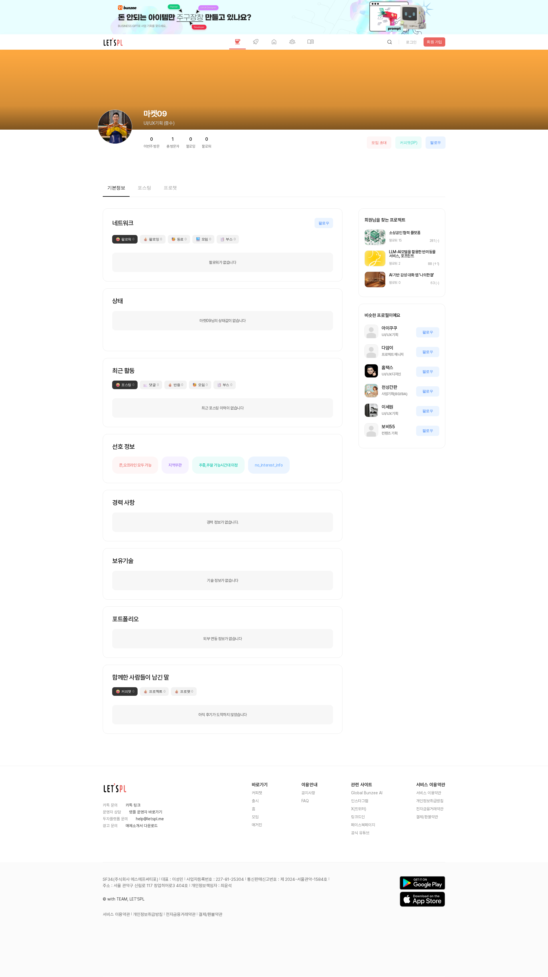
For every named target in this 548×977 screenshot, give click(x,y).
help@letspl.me (150, 819)
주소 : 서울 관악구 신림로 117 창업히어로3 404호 (145, 885)
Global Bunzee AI (366, 793)
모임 (255, 817)
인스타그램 (359, 801)
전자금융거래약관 (430, 809)
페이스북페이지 (363, 825)
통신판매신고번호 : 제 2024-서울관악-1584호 (287, 879)
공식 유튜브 (360, 833)
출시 (255, 801)
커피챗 (257, 793)
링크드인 (358, 817)
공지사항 (308, 793)
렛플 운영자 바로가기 (145, 812)
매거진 (257, 825)
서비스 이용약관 (428, 793)
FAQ (305, 801)
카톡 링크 (133, 805)
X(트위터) (358, 809)
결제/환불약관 (427, 817)
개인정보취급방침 (430, 801)
